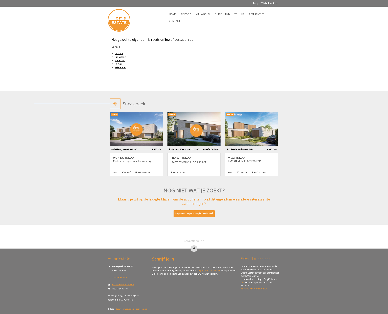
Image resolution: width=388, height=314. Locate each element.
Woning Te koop (124, 157)
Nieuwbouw (203, 14)
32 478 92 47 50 (120, 277)
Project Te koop (181, 157)
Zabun (118, 309)
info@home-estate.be (123, 284)
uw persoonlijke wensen (209, 270)
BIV (242, 282)
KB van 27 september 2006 (254, 288)
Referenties (256, 14)
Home (172, 14)
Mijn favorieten (270, 3)
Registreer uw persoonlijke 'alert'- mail (194, 213)
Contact (174, 21)
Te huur (239, 14)
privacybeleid (128, 309)
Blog (255, 3)
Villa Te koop (237, 157)
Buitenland (222, 14)
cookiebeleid (141, 309)
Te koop (186, 14)
